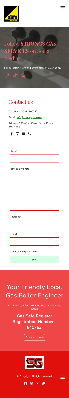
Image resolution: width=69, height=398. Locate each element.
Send (34, 259)
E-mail (13, 234)
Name (13, 151)
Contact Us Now (34, 337)
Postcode (15, 216)
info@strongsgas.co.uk (29, 117)
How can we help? (20, 169)
